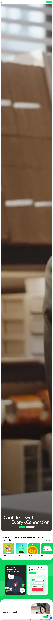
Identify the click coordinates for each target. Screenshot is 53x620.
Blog (33, 1)
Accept (46, 616)
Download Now (32, 572)
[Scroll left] (47, 540)
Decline (41, 616)
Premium (25, 1)
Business (29, 1)
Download (49, 1)
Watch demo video (30, 526)
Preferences (37, 616)
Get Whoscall (22, 526)
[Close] (49, 616)
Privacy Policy (25, 616)
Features (20, 1)
